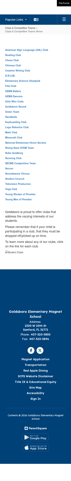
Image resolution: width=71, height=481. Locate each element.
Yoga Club (11, 189)
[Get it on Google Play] (35, 437)
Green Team (12, 111)
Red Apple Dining (35, 370)
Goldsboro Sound (15, 106)
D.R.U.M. (10, 75)
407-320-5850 (40, 334)
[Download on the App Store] (35, 447)
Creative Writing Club (17, 70)
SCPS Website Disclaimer (35, 376)
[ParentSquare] (36, 428)
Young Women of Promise (20, 194)
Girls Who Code (14, 101)
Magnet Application (35, 359)
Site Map (35, 387)
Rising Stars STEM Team (19, 147)
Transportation (35, 365)
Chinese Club (13, 65)
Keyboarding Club (16, 122)
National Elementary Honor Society (25, 142)
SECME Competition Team (20, 163)
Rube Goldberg (14, 153)
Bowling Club (13, 55)
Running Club (13, 158)
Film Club (10, 86)
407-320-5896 (39, 339)
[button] (16, 19)
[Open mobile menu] (64, 19)
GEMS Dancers (14, 96)
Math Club (11, 132)
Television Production (18, 184)
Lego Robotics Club (17, 127)
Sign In (36, 398)
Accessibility (35, 393)
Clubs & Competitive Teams (20, 28)
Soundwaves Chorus (17, 173)
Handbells (11, 117)
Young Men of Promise (18, 199)
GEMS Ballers (13, 91)
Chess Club (12, 60)
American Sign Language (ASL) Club (26, 50)
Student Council (14, 178)
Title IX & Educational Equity (35, 382)
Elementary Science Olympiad (22, 80)
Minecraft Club (13, 137)
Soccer (9, 168)
